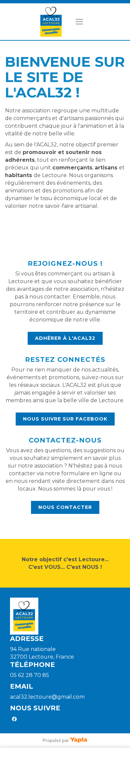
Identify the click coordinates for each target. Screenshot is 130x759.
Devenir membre (49, 753)
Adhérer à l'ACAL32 (65, 338)
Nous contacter (65, 507)
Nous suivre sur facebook (65, 419)
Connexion (87, 753)
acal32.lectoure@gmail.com (47, 697)
